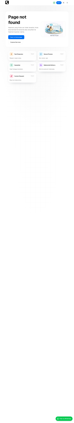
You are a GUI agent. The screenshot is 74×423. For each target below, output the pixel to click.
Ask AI (58, 2)
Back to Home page (16, 37)
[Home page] (7, 3)
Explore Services (15, 42)
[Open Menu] (67, 2)
